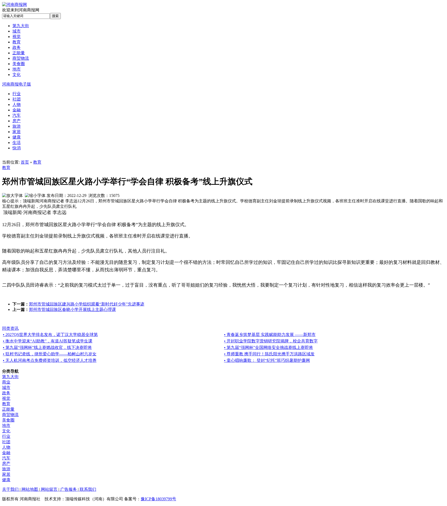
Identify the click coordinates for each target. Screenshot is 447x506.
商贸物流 (10, 414)
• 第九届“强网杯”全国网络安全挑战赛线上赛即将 (268, 347)
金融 (6, 452)
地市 (6, 425)
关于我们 (11, 489)
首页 (25, 162)
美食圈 (8, 420)
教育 (37, 162)
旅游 (6, 469)
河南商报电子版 (16, 84)
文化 (6, 431)
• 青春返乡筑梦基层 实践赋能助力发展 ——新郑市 (270, 334)
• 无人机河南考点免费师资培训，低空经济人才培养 (49, 360)
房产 (6, 463)
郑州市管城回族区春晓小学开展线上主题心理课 (72, 309)
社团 (6, 442)
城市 (6, 387)
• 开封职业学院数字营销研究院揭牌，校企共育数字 (271, 341)
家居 (6, 474)
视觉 (6, 398)
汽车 (6, 458)
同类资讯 (10, 328)
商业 (6, 382)
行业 (6, 436)
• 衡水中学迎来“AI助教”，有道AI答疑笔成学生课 (47, 341)
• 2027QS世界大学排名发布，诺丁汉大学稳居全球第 (50, 334)
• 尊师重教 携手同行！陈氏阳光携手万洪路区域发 (269, 354)
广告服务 (68, 489)
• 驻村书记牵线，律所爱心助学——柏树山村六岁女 (49, 354)
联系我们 (87, 489)
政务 (6, 393)
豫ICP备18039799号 (158, 499)
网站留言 (49, 489)
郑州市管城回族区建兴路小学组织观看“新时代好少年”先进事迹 (86, 304)
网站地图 (29, 489)
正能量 (8, 409)
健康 (6, 480)
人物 (6, 447)
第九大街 (10, 376)
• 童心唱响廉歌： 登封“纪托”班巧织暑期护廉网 (267, 360)
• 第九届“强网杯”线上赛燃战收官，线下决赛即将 (47, 347)
